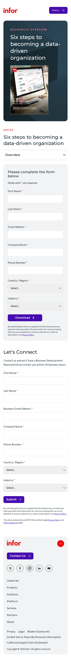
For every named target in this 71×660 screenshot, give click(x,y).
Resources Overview (28, 29)
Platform (12, 601)
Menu (55, 10)
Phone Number (17, 263)
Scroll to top (60, 543)
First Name (14, 191)
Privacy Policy (28, 334)
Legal (21, 632)
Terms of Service (10, 522)
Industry (13, 298)
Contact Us (18, 556)
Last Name (14, 209)
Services (11, 608)
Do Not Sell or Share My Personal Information (34, 637)
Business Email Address (17, 409)
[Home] (10, 10)
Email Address (16, 227)
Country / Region (18, 281)
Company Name (17, 245)
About (10, 622)
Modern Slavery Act (38, 632)
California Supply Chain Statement (27, 643)
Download (22, 317)
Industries (13, 581)
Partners (12, 615)
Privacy (11, 632)
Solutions (12, 594)
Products (12, 587)
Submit (11, 499)
